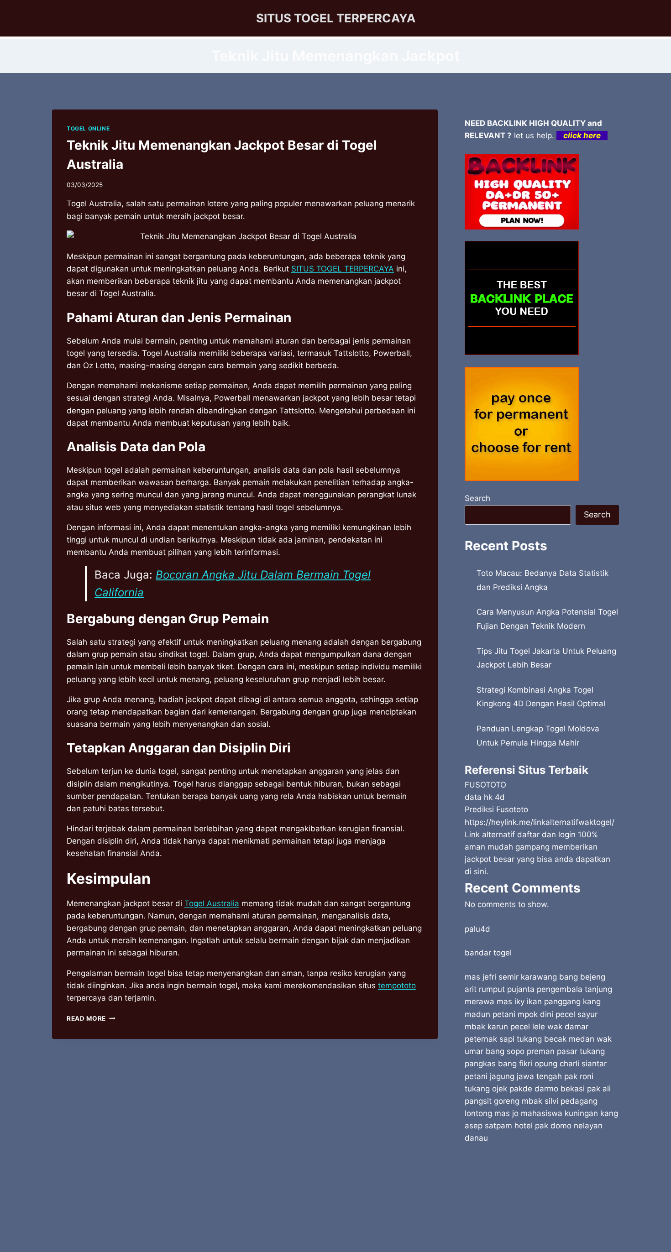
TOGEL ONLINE (88, 128)
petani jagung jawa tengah (513, 1076)
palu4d (477, 929)
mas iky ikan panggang (539, 1001)
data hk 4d (485, 797)
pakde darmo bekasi (547, 1088)
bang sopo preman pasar (531, 1051)
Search (477, 498)
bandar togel (488, 952)
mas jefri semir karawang (511, 976)
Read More (91, 1018)
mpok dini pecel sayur (558, 1014)
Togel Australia (211, 903)
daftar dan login (546, 834)
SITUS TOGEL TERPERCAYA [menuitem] (342, 268)
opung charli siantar (571, 1063)
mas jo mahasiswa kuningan (546, 1113)
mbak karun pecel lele (505, 1026)
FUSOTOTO (485, 784)
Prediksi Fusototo (496, 809)
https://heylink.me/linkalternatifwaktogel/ (539, 822)
